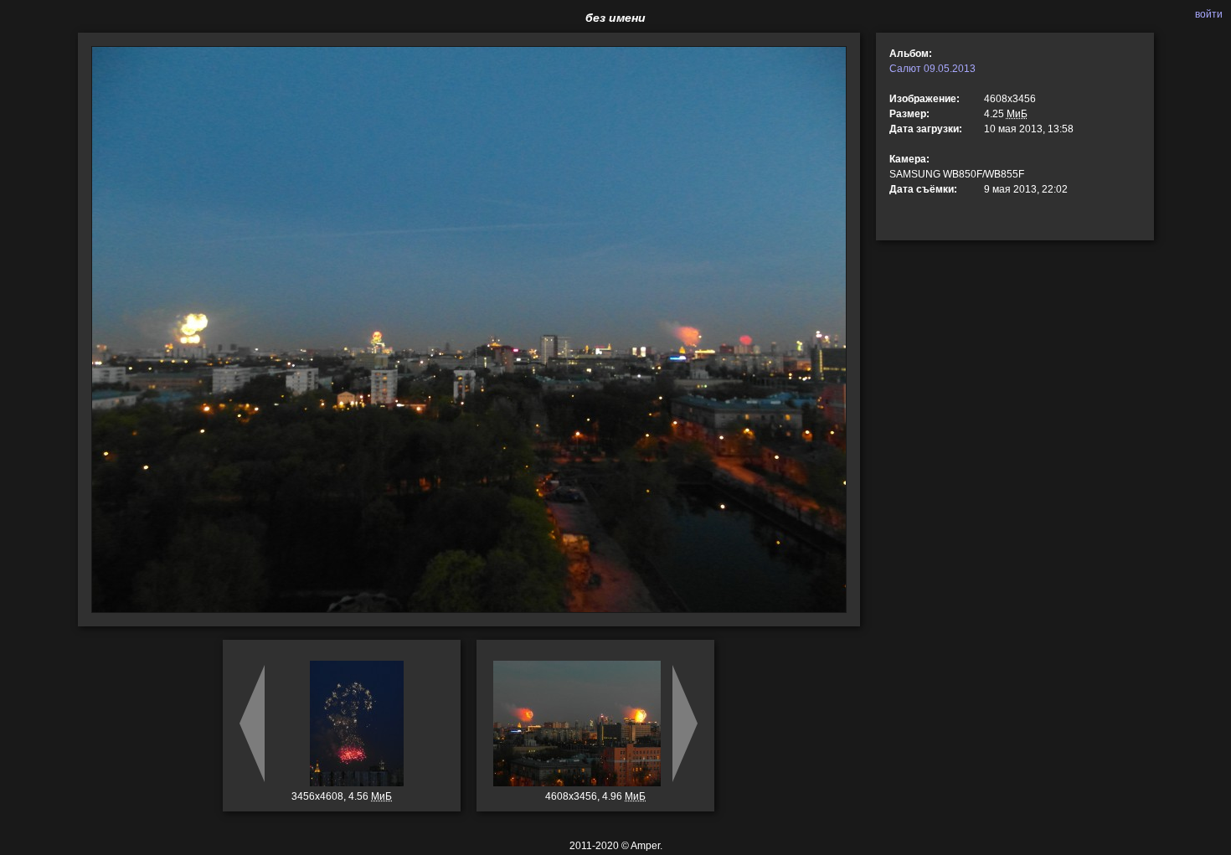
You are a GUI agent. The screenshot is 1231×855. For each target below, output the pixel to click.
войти (1209, 14)
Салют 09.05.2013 (932, 69)
